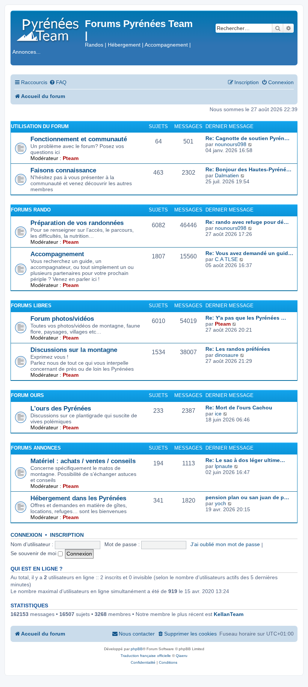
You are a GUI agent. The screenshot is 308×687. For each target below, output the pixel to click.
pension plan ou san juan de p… (247, 497)
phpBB (137, 649)
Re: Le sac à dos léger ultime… (245, 460)
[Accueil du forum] (48, 28)
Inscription (67, 535)
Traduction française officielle (146, 656)
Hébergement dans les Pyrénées (78, 498)
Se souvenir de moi (34, 553)
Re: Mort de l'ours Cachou (238, 408)
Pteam (71, 158)
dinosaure (227, 355)
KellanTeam (228, 614)
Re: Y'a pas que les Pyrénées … (245, 318)
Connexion (26, 535)
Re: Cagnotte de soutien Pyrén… (247, 138)
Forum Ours (27, 395)
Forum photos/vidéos (62, 318)
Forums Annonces (36, 448)
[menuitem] (57, 82)
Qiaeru (181, 656)
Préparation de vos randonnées (77, 222)
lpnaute (224, 466)
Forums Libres (31, 305)
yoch (220, 503)
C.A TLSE (226, 259)
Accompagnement (57, 254)
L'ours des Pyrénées (60, 408)
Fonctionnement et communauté (78, 139)
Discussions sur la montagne (73, 349)
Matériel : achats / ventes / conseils (83, 461)
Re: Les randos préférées (237, 349)
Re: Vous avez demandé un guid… (249, 253)
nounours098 (230, 144)
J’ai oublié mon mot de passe (225, 544)
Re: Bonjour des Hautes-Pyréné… (248, 169)
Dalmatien (227, 175)
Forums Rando (31, 210)
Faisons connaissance (63, 170)
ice (218, 414)
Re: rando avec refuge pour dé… (247, 222)
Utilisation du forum (40, 126)
